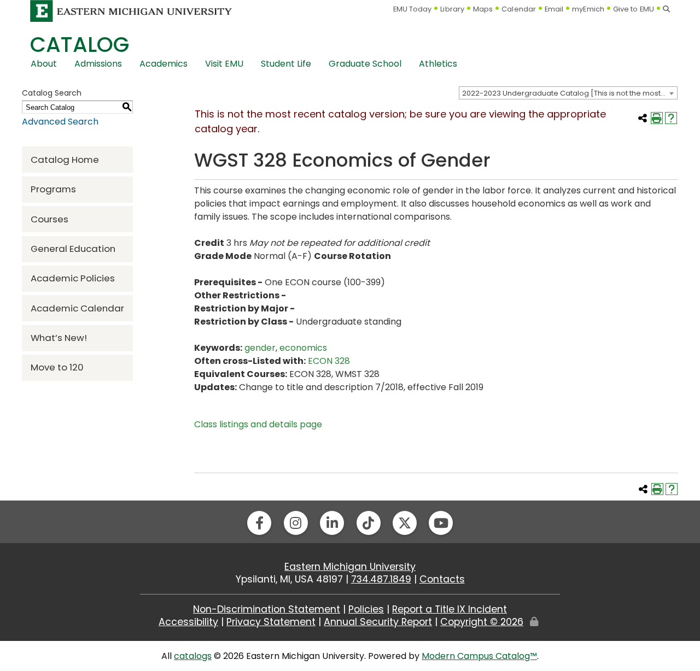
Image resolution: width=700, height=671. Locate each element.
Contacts (442, 579)
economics (303, 348)
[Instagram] (296, 523)
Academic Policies (73, 278)
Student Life (286, 63)
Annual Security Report (378, 621)
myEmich (588, 9)
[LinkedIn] (332, 523)
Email (554, 9)
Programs (53, 189)
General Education (73, 248)
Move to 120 (57, 367)
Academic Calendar (77, 308)
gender (260, 348)
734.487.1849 (381, 579)
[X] (405, 523)
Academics (163, 63)
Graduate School (365, 63)
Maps (483, 9)
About (44, 63)
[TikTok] (369, 523)
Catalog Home (65, 159)
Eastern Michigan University (350, 566)
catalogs (193, 656)
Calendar (518, 9)
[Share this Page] (643, 118)
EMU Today (412, 9)
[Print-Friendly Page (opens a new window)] (657, 118)
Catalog (79, 44)
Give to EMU (633, 9)
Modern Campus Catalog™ (479, 656)
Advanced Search (60, 121)
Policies (366, 609)
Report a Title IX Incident (449, 609)
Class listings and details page (258, 424)
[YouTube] (441, 523)
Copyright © (481, 621)
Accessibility (188, 621)
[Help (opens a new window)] (671, 118)
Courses (49, 219)
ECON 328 (329, 361)
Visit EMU (224, 63)
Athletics (438, 63)
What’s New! (59, 337)
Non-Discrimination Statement (266, 609)
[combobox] (568, 92)
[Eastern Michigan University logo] (131, 10)
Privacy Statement (271, 621)
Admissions (98, 63)
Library (452, 9)
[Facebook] (259, 523)
